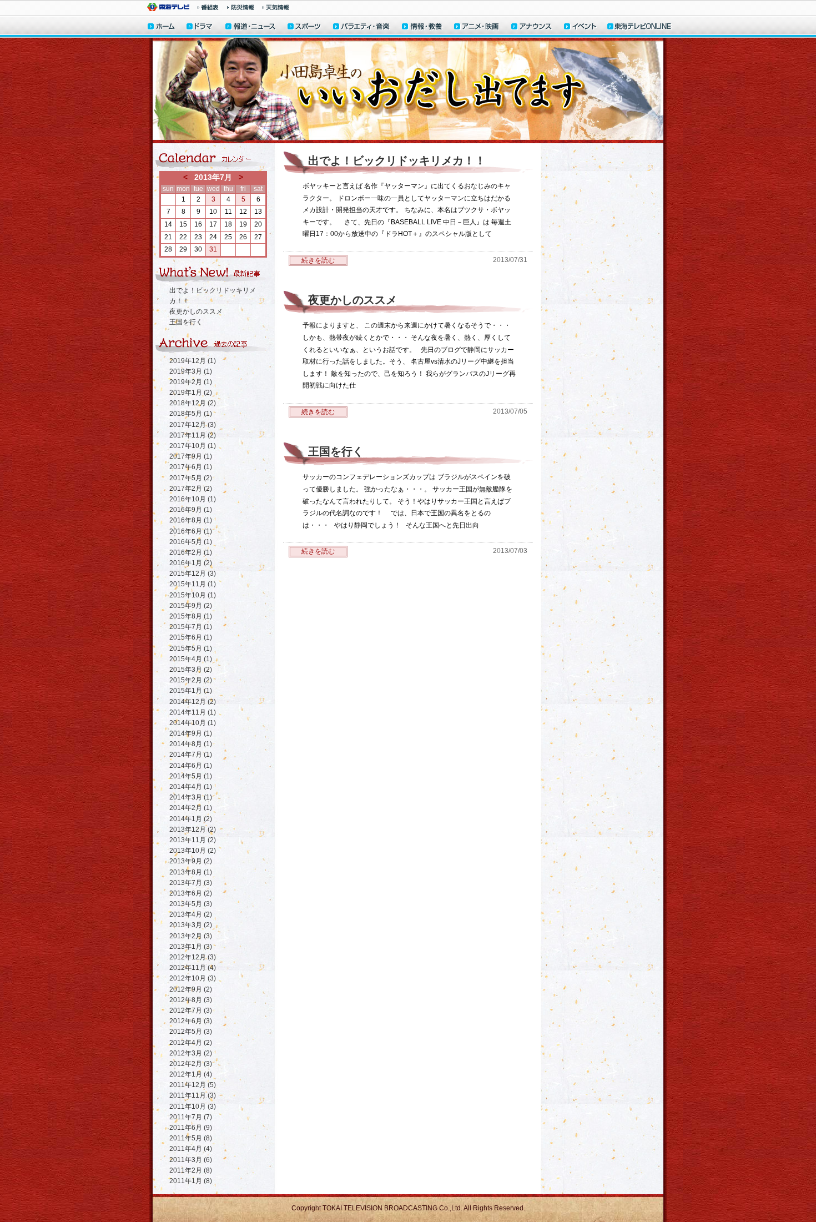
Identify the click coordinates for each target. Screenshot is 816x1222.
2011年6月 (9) (190, 1128)
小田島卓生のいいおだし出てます (408, 90)
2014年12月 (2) (192, 702)
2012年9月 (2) (190, 989)
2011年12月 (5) (192, 1085)
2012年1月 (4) (190, 1074)
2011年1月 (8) (190, 1181)
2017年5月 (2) (190, 478)
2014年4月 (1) (190, 787)
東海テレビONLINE (638, 27)
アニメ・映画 (477, 27)
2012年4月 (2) (190, 1043)
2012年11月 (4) (192, 968)
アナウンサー (532, 27)
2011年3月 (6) (190, 1160)
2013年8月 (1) (190, 872)
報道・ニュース (250, 27)
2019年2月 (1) (190, 382)
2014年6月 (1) (190, 766)
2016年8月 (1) (190, 520)
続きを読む (318, 260)
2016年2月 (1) (190, 552)
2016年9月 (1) (190, 510)
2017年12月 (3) (192, 425)
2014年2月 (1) (190, 808)
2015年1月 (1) (190, 691)
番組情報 (208, 7)
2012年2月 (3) (190, 1064)
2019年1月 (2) (190, 392)
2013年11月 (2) (192, 840)
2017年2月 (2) (190, 488)
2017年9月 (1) (190, 456)
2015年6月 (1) (190, 637)
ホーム (161, 27)
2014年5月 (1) (190, 776)
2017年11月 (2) (192, 435)
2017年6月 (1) (190, 467)
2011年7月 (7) (190, 1117)
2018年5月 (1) (190, 414)
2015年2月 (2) (190, 680)
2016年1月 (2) (190, 563)
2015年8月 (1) (190, 616)
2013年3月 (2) (190, 925)
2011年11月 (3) (192, 1095)
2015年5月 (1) (190, 648)
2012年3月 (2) (190, 1053)
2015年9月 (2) (190, 606)
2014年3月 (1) (190, 797)
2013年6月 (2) (190, 893)
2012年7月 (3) (190, 1010)
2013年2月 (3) (190, 936)
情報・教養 (422, 27)
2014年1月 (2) (190, 819)
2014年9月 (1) (190, 733)
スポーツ (305, 27)
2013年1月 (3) (190, 947)
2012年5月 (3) (190, 1031)
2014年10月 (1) (192, 723)
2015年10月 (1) (192, 595)
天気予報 (276, 7)
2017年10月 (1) (192, 446)
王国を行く (186, 322)
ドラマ (200, 27)
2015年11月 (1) (192, 584)
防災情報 (240, 7)
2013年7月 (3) (190, 883)
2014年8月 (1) (190, 744)
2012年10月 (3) (192, 978)
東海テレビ (168, 7)
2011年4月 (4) (190, 1149)
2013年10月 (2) (192, 850)
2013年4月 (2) (190, 914)
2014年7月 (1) (190, 754)
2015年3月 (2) (190, 669)
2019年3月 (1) (190, 371)
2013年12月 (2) (192, 829)
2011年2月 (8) (190, 1170)
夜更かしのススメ (196, 311)
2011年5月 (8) (190, 1138)
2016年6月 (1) (190, 531)
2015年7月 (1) (190, 627)
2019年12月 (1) (192, 361)
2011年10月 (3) (192, 1106)
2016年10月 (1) (192, 499)
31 (213, 249)
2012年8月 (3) (190, 1000)
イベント (580, 27)
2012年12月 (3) (192, 957)
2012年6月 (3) (190, 1021)
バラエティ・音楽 (362, 27)
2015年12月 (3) (192, 573)
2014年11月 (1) (192, 712)
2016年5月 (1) (190, 542)
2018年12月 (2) (192, 403)
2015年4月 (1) (190, 659)
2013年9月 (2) (190, 861)
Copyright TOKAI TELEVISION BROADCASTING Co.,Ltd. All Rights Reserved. (408, 1208)
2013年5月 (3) (190, 904)
